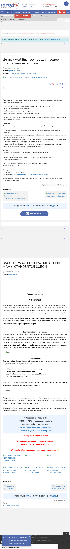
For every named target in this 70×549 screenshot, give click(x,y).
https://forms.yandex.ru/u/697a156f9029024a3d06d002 (29, 174)
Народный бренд (7, 16)
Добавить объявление (51, 4)
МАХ (28, 205)
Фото (17, 16)
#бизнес (5, 55)
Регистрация (32, 4)
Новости (9, 12)
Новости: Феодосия (14, 33)
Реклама (67, 20)
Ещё (33, 16)
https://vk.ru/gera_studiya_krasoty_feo (35, 430)
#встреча (16, 55)
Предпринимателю (14, 71)
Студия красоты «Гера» (11, 505)
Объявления (27, 12)
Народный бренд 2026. (52, 40)
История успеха (45, 15)
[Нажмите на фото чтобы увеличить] (13, 458)
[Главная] (2, 12)
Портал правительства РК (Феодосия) (23, 73)
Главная (4, 33)
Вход (26, 4)
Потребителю (13, 274)
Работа (36, 12)
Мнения (17, 12)
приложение (52, 12)
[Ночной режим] (67, 3)
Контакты (25, 16)
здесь (54, 205)
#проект (10, 55)
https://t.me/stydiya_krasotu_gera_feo (35, 427)
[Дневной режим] (65, 3)
